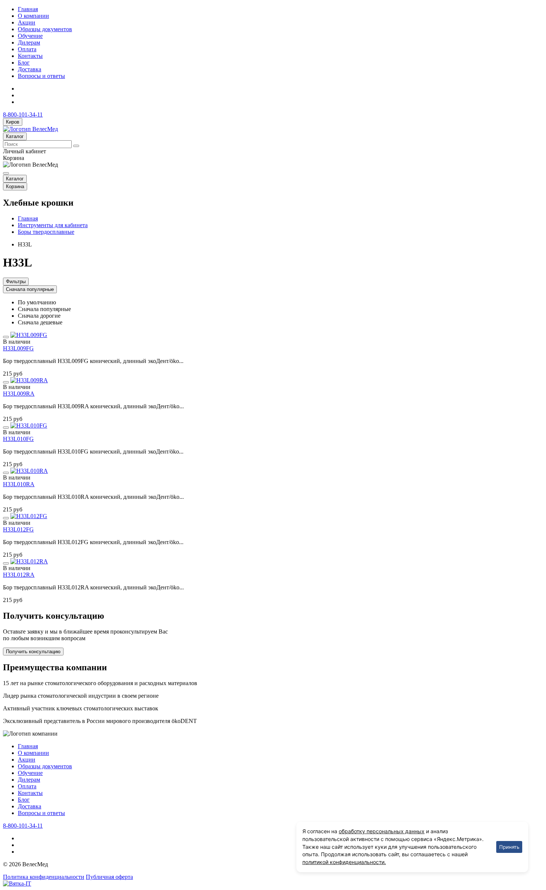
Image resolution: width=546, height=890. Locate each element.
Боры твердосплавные (46, 232)
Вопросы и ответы (41, 76)
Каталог (15, 136)
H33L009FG (18, 348)
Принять (509, 847)
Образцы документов (45, 29)
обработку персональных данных (382, 831)
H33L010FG (18, 439)
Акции (26, 22)
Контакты (30, 56)
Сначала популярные (30, 289)
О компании (33, 16)
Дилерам (29, 42)
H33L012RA (19, 575)
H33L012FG (18, 529)
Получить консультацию (33, 651)
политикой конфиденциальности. (344, 862)
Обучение (30, 36)
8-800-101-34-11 (23, 114)
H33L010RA (19, 484)
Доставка (29, 69)
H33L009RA (19, 393)
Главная (28, 9)
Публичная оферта (109, 877)
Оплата (27, 49)
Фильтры (16, 281)
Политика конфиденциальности (43, 877)
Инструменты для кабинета (53, 225)
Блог (24, 62)
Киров (12, 122)
